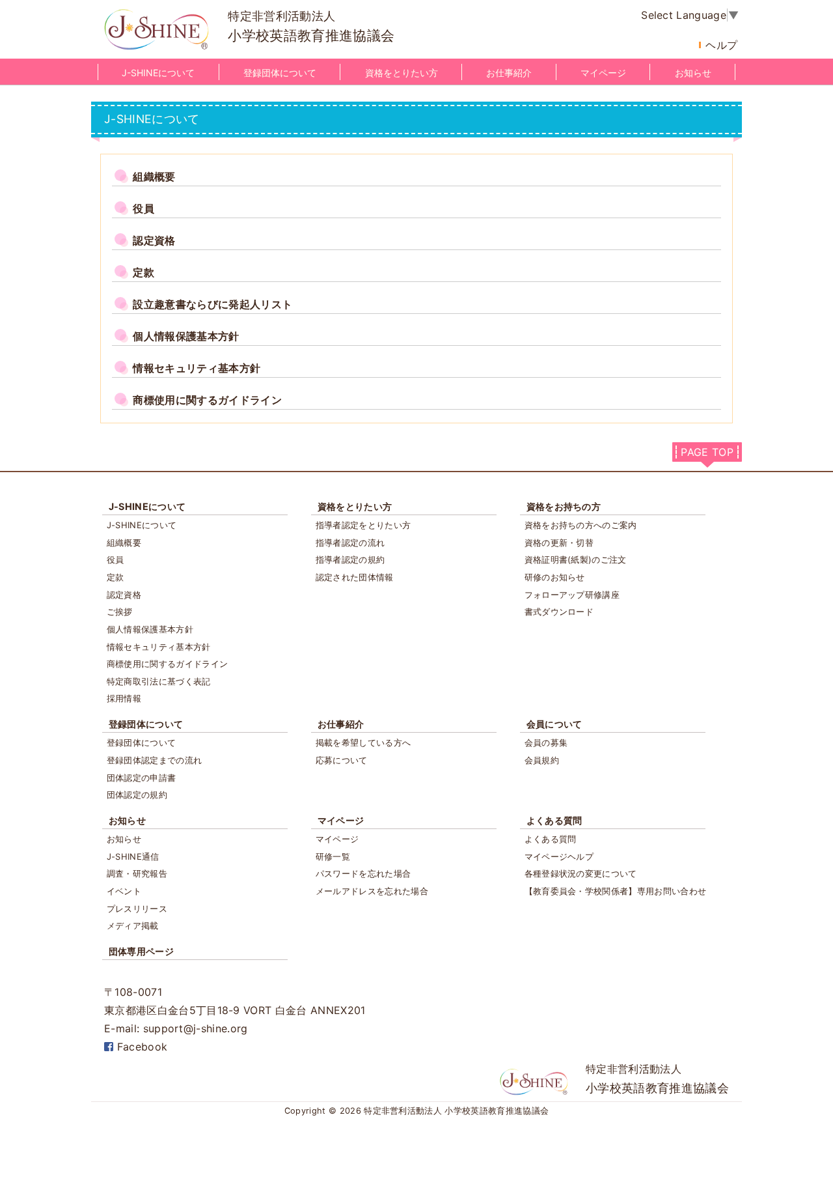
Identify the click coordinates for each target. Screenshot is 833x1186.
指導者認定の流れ (350, 542)
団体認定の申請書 (141, 777)
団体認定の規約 (137, 794)
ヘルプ (721, 44)
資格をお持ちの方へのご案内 (581, 525)
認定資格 (124, 594)
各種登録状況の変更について (581, 873)
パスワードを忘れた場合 (363, 873)
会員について (554, 723)
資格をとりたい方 (401, 72)
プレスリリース (137, 908)
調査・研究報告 (137, 873)
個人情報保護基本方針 (150, 629)
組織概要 (124, 542)
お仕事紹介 (509, 72)
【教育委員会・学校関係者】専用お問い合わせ (616, 891)
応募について (342, 760)
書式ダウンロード (559, 611)
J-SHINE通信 (133, 856)
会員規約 (542, 760)
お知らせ (693, 72)
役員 (115, 559)
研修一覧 (333, 856)
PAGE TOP (707, 452)
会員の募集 (546, 742)
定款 (115, 577)
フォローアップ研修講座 (572, 594)
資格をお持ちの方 (563, 506)
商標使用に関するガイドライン (167, 663)
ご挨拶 (120, 611)
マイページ (603, 72)
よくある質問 (554, 820)
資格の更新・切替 (559, 542)
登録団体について (279, 72)
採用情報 (124, 698)
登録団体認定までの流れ (154, 760)
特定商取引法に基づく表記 (159, 681)
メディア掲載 (133, 925)
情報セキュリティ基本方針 (159, 647)
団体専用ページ (141, 951)
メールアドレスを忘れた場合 (372, 891)
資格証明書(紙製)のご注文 (576, 559)
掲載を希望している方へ (363, 742)
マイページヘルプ (559, 856)
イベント (124, 891)
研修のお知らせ (555, 577)
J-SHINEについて (158, 72)
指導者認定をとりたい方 (363, 525)
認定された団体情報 (355, 577)
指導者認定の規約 (350, 559)
